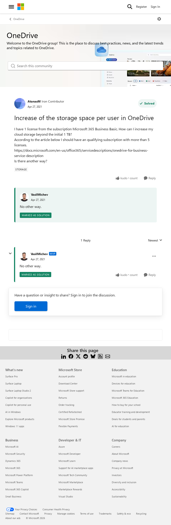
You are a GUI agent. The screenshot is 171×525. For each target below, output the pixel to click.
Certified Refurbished (70, 412)
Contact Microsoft (29, 513)
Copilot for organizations (18, 397)
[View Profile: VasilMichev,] (24, 197)
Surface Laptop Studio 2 (18, 390)
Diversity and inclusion (124, 482)
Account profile (67, 376)
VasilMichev (39, 194)
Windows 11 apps (14, 426)
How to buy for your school (126, 404)
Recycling (141, 513)
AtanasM (34, 101)
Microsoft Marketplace (71, 482)
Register (141, 6)
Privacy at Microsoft (122, 468)
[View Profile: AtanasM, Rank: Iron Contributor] (19, 103)
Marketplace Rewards (70, 489)
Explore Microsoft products (19, 419)
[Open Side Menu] (11, 6)
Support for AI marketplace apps (76, 468)
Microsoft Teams (14, 482)
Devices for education (123, 383)
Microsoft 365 (12, 468)
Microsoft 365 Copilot (17, 489)
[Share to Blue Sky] (93, 355)
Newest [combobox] (155, 240)
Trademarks (105, 513)
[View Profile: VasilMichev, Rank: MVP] (24, 256)
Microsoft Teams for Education (128, 390)
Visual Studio (66, 496)
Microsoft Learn (67, 461)
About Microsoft (120, 453)
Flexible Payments (68, 426)
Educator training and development (131, 412)
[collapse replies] (10, 253)
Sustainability (119, 496)
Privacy (48, 513)
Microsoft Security (15, 453)
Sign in (31, 306)
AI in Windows (13, 412)
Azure (62, 446)
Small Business (13, 496)
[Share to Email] (107, 355)
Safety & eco (124, 513)
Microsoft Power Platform (19, 475)
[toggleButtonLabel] (159, 19)
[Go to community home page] (20, 6)
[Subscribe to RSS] (100, 355)
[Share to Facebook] (71, 355)
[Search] (129, 6)
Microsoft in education (124, 376)
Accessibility (118, 489)
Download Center (68, 383)
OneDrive (18, 19)
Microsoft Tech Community (73, 475)
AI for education (120, 426)
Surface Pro (11, 376)
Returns (63, 397)
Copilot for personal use (18, 404)
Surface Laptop (13, 383)
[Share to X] (78, 355)
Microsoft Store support (71, 390)
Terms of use (87, 513)
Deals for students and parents (128, 419)
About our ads (12, 518)
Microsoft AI (11, 446)
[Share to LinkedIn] (63, 355)
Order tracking (66, 404)
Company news (120, 461)
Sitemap (9, 513)
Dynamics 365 (12, 461)
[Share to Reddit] (85, 355)
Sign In (155, 6)
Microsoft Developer (70, 453)
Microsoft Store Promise (72, 419)
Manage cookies (66, 513)
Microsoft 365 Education (125, 397)
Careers (116, 446)
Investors (117, 475)
